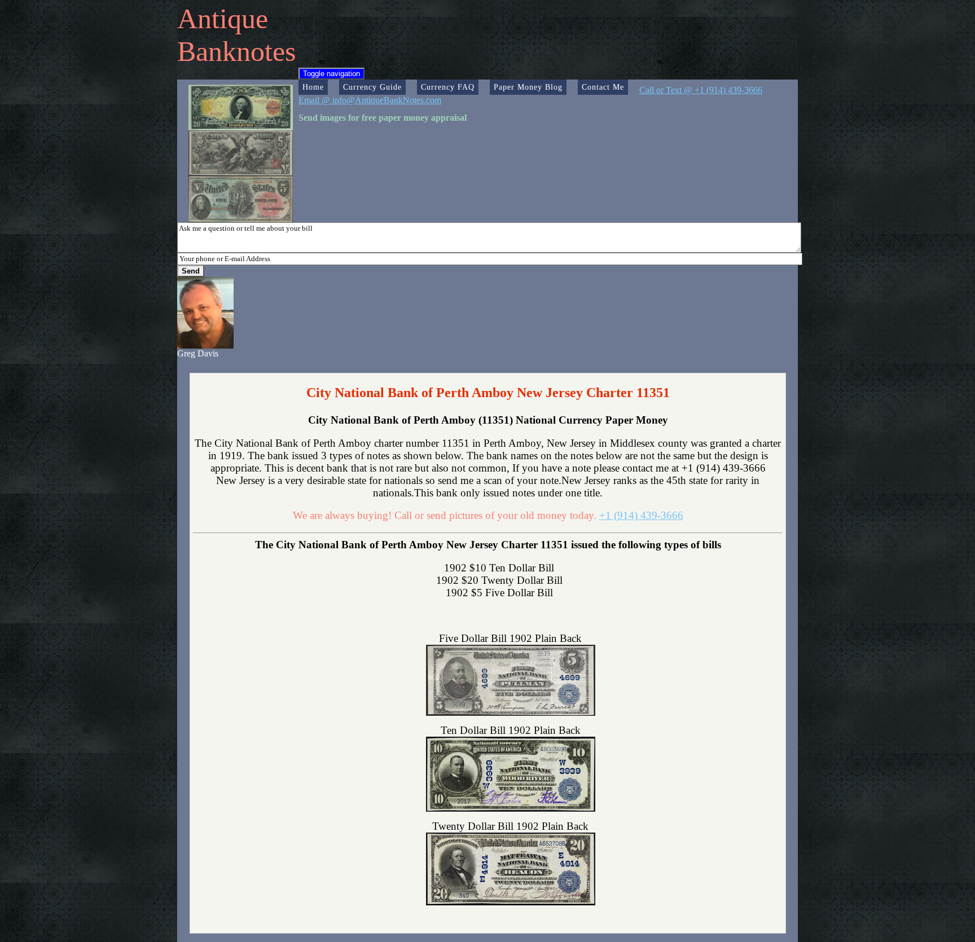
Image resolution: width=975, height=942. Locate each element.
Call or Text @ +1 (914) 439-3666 (700, 90)
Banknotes (236, 51)
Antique (222, 18)
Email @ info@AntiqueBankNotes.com (369, 100)
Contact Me (603, 86)
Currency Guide (372, 86)
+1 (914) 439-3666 (641, 515)
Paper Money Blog (528, 86)
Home (313, 86)
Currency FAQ (448, 86)
